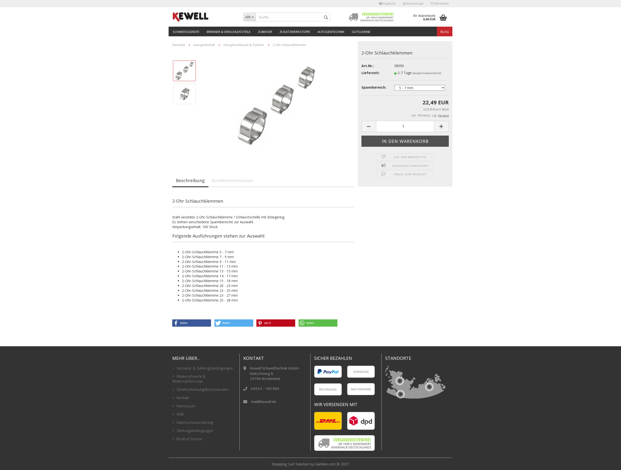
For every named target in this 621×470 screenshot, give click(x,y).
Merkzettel (441, 3)
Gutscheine (361, 32)
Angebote (389, 3)
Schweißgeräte (186, 32)
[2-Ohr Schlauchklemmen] (277, 105)
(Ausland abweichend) (427, 73)
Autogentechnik (331, 32)
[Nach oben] (607, 463)
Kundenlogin (415, 3)
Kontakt (182, 397)
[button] (191, 323)
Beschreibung (190, 180)
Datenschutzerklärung (194, 422)
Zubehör (265, 32)
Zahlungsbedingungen (194, 430)
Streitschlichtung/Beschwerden (202, 389)
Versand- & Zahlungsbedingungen (204, 368)
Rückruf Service (189, 438)
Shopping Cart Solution (290, 464)
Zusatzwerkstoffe (294, 32)
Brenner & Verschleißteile (229, 32)
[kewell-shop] (204, 17)
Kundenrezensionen (232, 180)
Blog (445, 32)
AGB (180, 414)
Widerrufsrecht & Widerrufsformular (188, 379)
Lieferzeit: (370, 72)
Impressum (186, 405)
